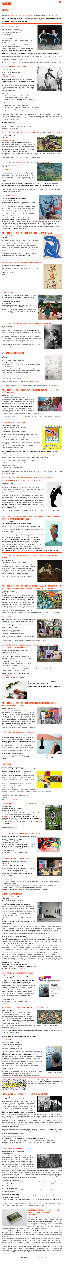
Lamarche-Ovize (17, 595)
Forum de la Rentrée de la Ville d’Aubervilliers (22, 15)
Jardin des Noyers (6, 676)
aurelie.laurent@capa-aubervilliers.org (26, 20)
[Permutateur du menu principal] (60, 2)
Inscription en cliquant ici (8, 77)
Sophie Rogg (9, 655)
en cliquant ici (15, 828)
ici (32, 987)
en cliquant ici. (14, 799)
